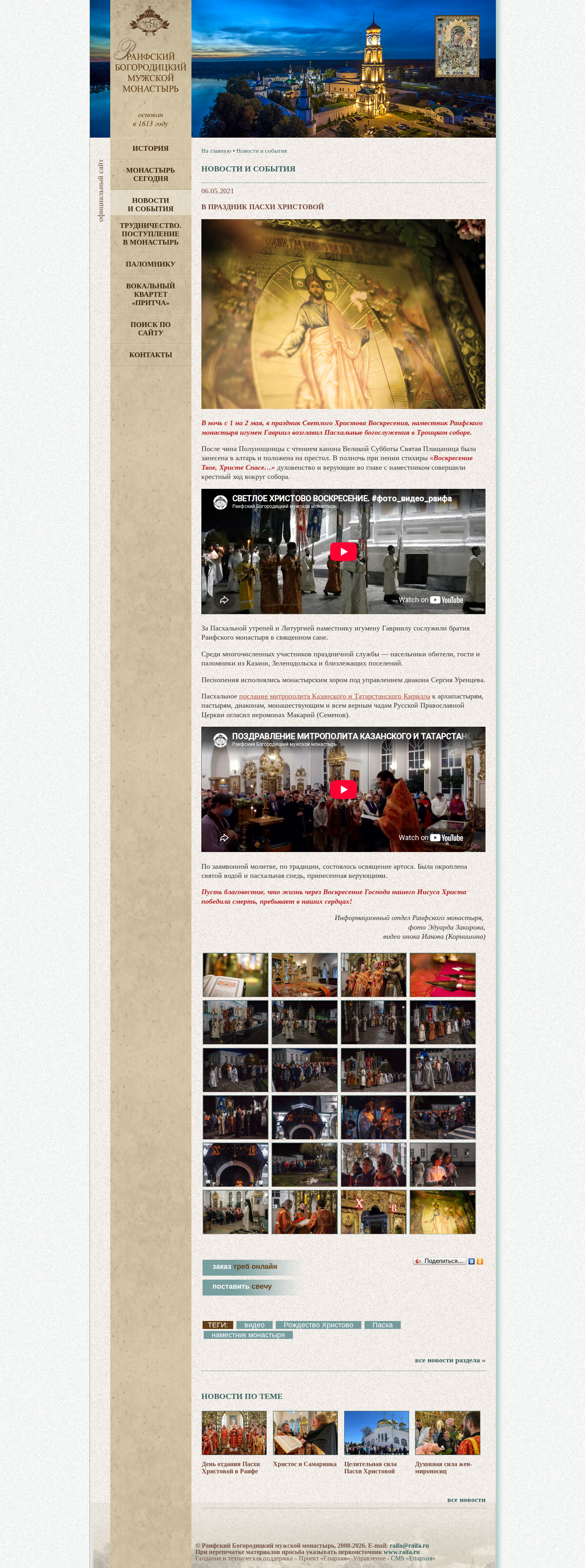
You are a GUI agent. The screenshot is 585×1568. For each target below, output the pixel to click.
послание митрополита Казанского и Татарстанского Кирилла (334, 696)
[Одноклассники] (480, 1261)
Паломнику (151, 264)
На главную (216, 151)
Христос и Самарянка (305, 1464)
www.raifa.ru (402, 1552)
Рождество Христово (318, 1325)
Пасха (382, 1325)
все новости (466, 1500)
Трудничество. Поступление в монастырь (150, 234)
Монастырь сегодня (150, 174)
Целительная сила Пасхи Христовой (370, 1468)
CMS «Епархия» (413, 1558)
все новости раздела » (450, 1360)
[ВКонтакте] (472, 1261)
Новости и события (151, 204)
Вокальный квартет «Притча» (150, 294)
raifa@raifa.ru (409, 1545)
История (151, 148)
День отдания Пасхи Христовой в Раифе (231, 1468)
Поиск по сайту (151, 329)
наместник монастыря (248, 1335)
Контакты (150, 355)
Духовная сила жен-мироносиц (443, 1468)
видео (254, 1325)
